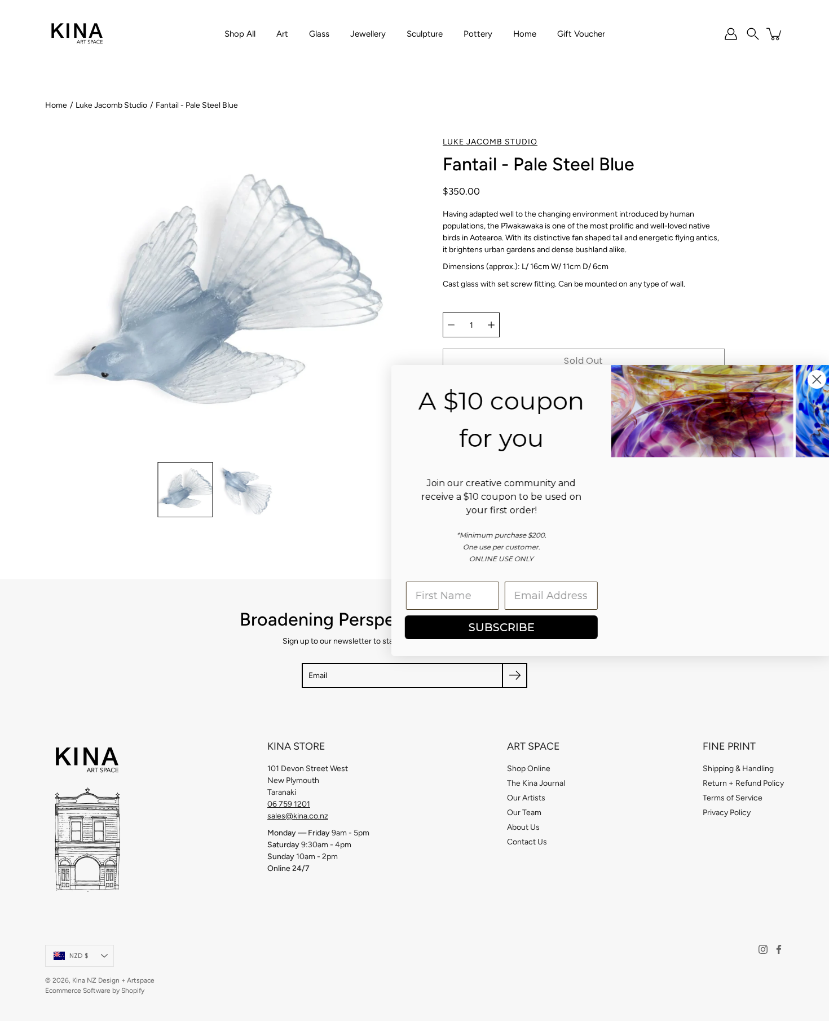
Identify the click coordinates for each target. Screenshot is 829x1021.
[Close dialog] (803, 379)
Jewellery (368, 34)
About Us (523, 827)
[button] (753, 34)
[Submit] (514, 675)
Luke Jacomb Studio (111, 105)
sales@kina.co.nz (297, 816)
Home (524, 34)
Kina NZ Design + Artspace (113, 980)
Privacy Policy (727, 812)
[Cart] (775, 34)
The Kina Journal (536, 783)
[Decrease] (451, 325)
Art (282, 34)
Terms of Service (732, 798)
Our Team (524, 812)
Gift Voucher (581, 34)
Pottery (478, 34)
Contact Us (527, 842)
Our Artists (526, 798)
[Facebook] (779, 949)
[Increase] (491, 325)
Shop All (239, 34)
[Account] (731, 34)
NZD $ (79, 955)
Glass (319, 34)
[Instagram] (763, 949)
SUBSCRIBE (488, 627)
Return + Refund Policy (743, 783)
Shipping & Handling (738, 768)
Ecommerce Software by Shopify (94, 990)
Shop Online (528, 768)
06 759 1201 (288, 804)
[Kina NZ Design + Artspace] (77, 34)
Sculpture (425, 34)
